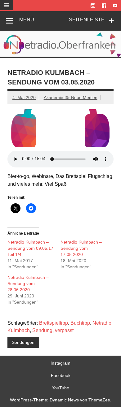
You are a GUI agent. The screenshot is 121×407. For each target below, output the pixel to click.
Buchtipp (80, 323)
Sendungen (23, 342)
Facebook (60, 375)
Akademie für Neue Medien (70, 97)
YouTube (60, 388)
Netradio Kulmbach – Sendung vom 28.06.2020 (28, 283)
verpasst (64, 330)
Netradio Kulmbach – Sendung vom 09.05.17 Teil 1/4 (30, 248)
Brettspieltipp (53, 323)
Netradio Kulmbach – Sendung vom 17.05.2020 (81, 248)
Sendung (42, 330)
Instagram (60, 363)
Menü (26, 19)
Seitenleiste (87, 19)
